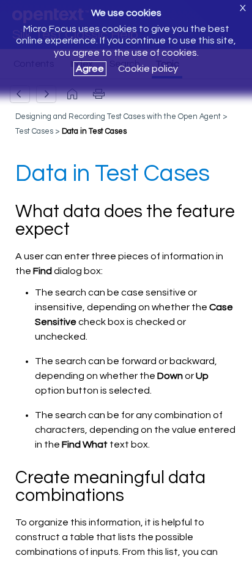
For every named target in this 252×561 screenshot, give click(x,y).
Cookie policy (148, 69)
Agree (90, 69)
